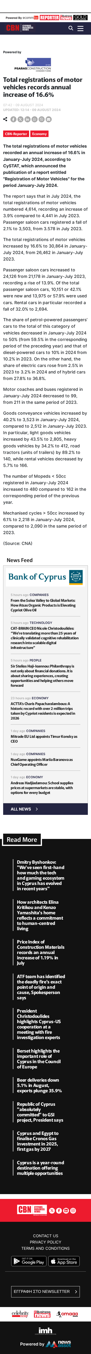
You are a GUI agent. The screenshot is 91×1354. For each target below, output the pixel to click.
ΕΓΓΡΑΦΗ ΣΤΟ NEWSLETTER (42, 1291)
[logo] (20, 28)
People (35, 660)
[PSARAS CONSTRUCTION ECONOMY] (32, 65)
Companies (39, 595)
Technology (41, 623)
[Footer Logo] (32, 1209)
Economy (39, 133)
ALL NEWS (21, 809)
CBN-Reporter (16, 133)
